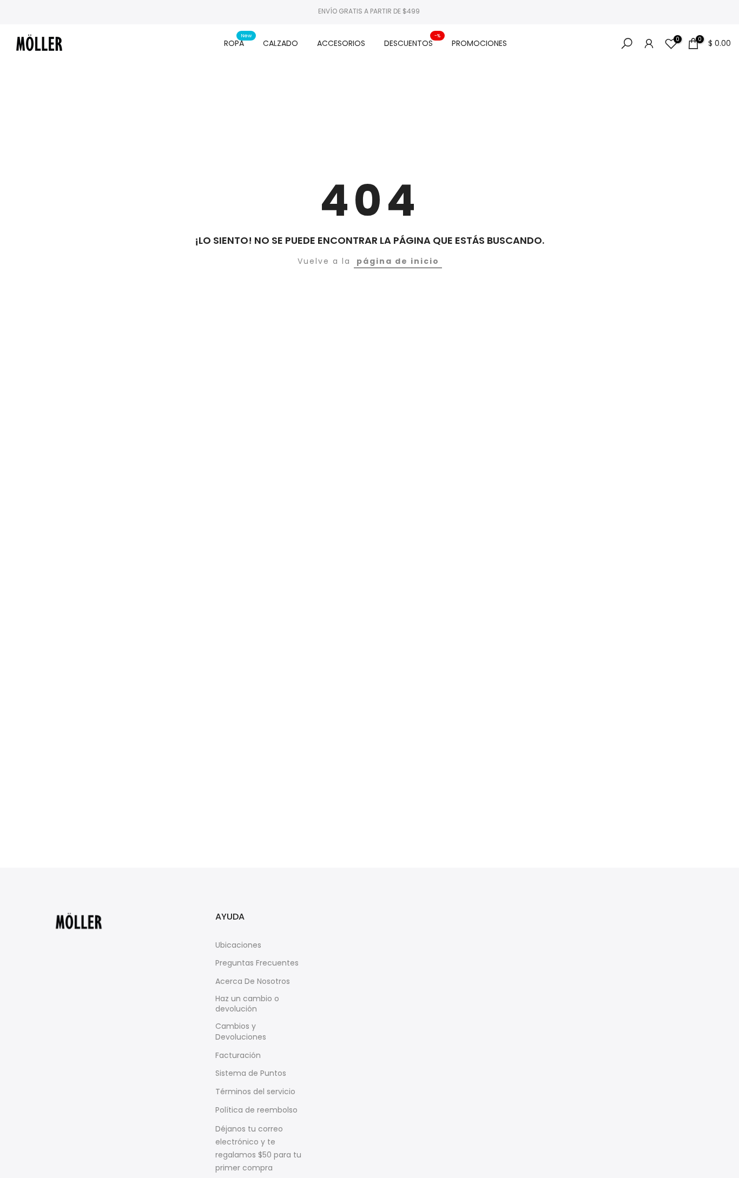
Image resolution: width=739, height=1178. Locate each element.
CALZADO (280, 43)
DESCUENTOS (412, 43)
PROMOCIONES (479, 43)
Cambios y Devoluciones (240, 1031)
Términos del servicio (255, 1092)
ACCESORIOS (341, 43)
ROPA (238, 43)
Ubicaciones (238, 945)
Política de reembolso (256, 1110)
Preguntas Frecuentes (257, 963)
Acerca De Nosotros (252, 981)
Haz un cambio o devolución (247, 1004)
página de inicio (398, 261)
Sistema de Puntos (250, 1073)
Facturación (238, 1055)
